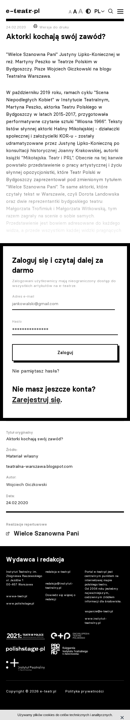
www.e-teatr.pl (16, 596)
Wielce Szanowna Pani (46, 533)
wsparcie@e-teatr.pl (99, 611)
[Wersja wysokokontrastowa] (88, 11)
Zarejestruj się (36, 399)
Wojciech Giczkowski (26, 484)
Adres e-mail (23, 296)
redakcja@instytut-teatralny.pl (59, 586)
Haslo (17, 321)
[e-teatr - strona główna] (22, 11)
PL (97, 11)
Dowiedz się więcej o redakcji (60, 597)
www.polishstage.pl (20, 603)
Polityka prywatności (84, 691)
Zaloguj (65, 352)
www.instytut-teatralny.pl (96, 621)
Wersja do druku (54, 27)
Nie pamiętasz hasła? (35, 371)
